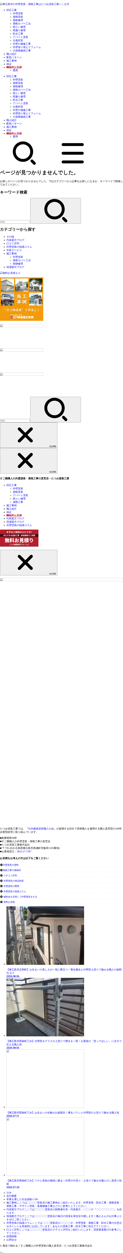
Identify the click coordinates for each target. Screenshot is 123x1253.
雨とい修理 (19, 27)
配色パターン (14, 57)
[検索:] (15, 221)
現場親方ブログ (15, 267)
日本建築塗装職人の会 (41, 828)
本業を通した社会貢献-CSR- (22, 1199)
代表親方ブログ (15, 240)
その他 (10, 236)
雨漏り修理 (19, 30)
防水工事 (18, 33)
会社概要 (11, 1195)
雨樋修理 (18, 263)
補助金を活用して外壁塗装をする (20, 897)
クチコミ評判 (10, 875)
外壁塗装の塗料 (11, 865)
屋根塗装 (18, 16)
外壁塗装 (18, 13)
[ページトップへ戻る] (1, 1252)
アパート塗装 (20, 37)
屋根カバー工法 (22, 23)
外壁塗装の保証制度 (14, 881)
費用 (15, 70)
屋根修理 (18, 20)
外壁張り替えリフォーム (27, 47)
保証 (9, 64)
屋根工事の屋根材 (12, 870)
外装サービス (14, 250)
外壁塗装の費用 (11, 886)
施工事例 (11, 60)
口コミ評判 (12, 243)
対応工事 (11, 10)
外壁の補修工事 (22, 43)
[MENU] (73, 164)
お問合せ (11, 1239)
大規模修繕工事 (22, 50)
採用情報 (11, 1236)
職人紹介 (11, 54)
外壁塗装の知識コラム (19, 246)
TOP (8, 1192)
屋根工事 (18, 502)
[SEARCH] (24, 164)
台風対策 (18, 40)
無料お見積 (9, 902)
